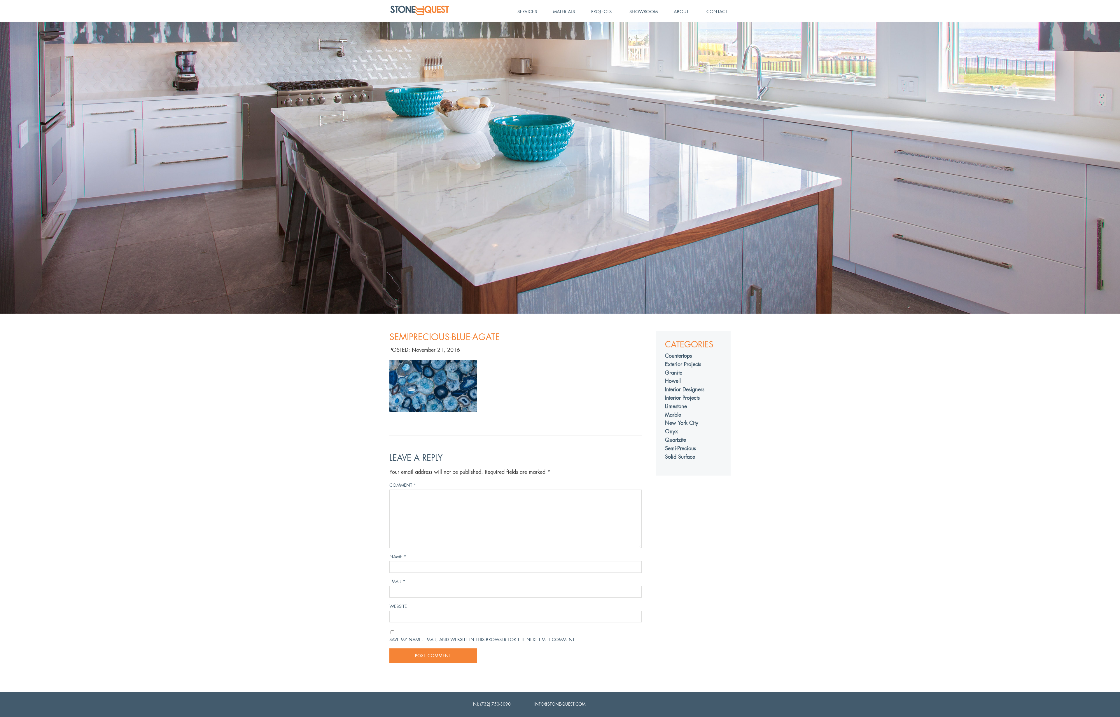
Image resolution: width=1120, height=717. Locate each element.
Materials (564, 11)
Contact (717, 11)
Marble (673, 414)
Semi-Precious (680, 448)
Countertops (678, 355)
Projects (601, 11)
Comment (402, 485)
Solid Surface (680, 456)
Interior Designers (684, 389)
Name (397, 556)
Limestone (676, 406)
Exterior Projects (683, 364)
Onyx (671, 431)
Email (397, 581)
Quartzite (675, 439)
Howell (673, 380)
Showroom (643, 11)
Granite (673, 372)
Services (527, 11)
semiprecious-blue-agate (444, 337)
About (681, 11)
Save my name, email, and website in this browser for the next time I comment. (482, 639)
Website (398, 606)
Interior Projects (682, 397)
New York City (681, 423)
